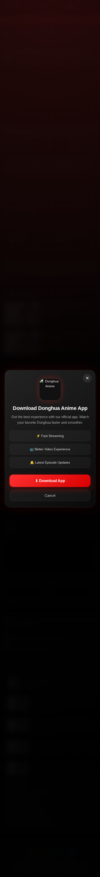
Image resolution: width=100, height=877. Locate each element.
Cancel (50, 495)
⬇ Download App (50, 481)
